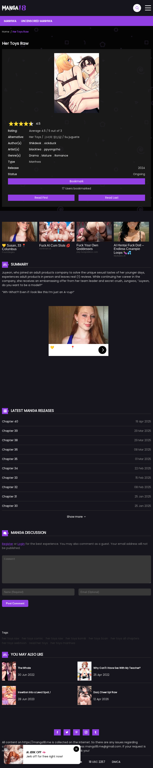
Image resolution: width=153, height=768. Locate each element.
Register (7, 544)
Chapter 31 (9, 496)
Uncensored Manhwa (36, 21)
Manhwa (10, 21)
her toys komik (76, 638)
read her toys (38, 643)
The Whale (24, 668)
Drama (34, 156)
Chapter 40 (10, 421)
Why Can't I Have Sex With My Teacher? (117, 668)
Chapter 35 (10, 459)
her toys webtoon (14, 643)
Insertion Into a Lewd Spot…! (34, 692)
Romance (61, 156)
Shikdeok (35, 143)
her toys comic (32, 638)
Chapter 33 (10, 478)
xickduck (50, 143)
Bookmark (76, 181)
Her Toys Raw (21, 31)
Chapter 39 (10, 431)
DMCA (116, 762)
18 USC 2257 (97, 762)
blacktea (35, 149)
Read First (41, 198)
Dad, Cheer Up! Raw (105, 692)
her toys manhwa (63, 643)
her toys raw (10, 638)
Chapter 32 (10, 487)
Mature (47, 156)
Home (5, 31)
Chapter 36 (10, 450)
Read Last (112, 198)
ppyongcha (52, 149)
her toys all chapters (125, 638)
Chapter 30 (10, 506)
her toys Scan (98, 638)
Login (21, 544)
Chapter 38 (10, 440)
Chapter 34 (10, 468)
